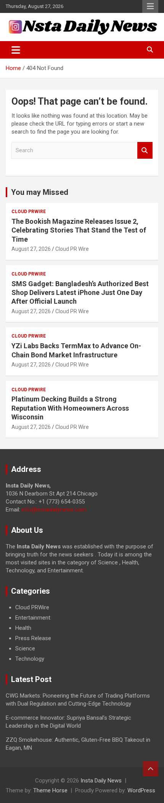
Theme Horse (50, 790)
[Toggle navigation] (16, 50)
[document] (82, 633)
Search (145, 150)
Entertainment (32, 617)
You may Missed (39, 192)
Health (23, 628)
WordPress (141, 790)
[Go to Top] (150, 768)
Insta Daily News (101, 780)
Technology (29, 658)
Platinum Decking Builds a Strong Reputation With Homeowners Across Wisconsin (70, 408)
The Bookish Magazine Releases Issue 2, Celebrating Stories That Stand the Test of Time (78, 230)
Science (25, 648)
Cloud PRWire (28, 211)
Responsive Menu (150, 6)
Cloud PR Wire (72, 249)
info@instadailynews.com (54, 509)
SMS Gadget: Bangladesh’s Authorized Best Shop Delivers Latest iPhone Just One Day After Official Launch (80, 293)
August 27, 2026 (31, 249)
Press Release (33, 638)
